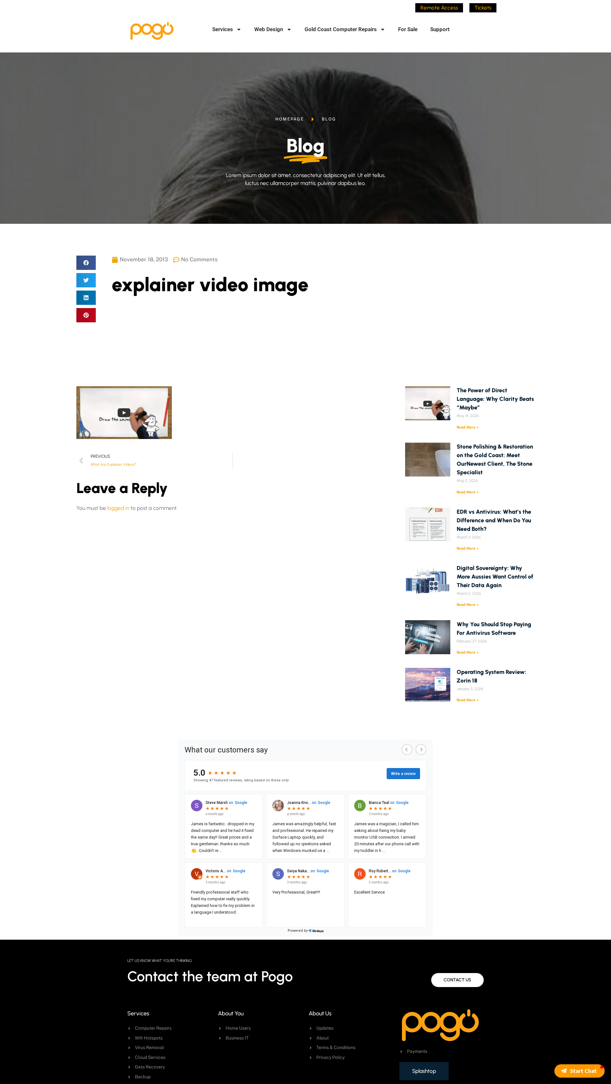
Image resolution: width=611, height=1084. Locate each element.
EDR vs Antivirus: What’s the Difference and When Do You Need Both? (494, 520)
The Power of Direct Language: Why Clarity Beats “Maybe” (495, 399)
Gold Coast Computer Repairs (341, 29)
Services (222, 29)
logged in (118, 508)
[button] (86, 263)
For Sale (408, 29)
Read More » (468, 427)
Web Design (268, 29)
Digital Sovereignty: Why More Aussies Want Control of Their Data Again (495, 577)
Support (440, 29)
